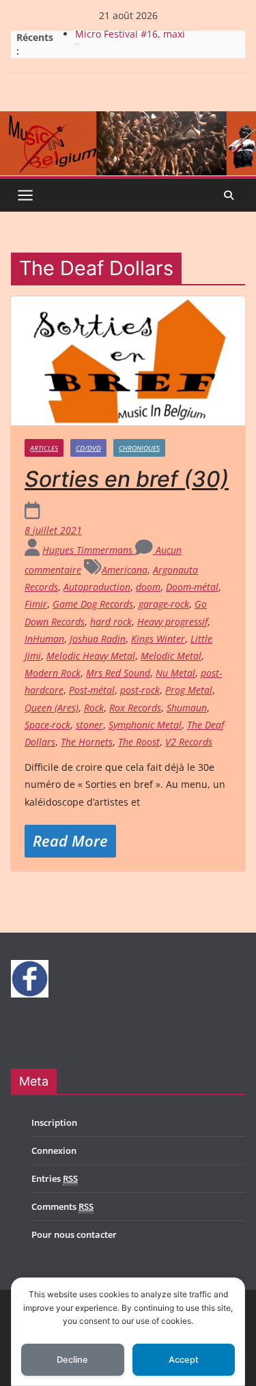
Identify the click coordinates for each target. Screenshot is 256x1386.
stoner (89, 724)
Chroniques (139, 448)
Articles (44, 448)
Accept (184, 1360)
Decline (72, 1360)
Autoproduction (96, 586)
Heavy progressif (172, 621)
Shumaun (187, 707)
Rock (94, 707)
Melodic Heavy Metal (90, 655)
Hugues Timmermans (88, 549)
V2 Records (188, 741)
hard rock (111, 621)
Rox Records (135, 707)
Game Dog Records (93, 603)
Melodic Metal (171, 655)
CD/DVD (88, 448)
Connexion (53, 1150)
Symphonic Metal (145, 724)
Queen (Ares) (52, 707)
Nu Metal (175, 672)
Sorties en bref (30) (127, 479)
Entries (54, 1178)
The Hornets (87, 741)
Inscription (54, 1122)
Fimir (36, 603)
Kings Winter (158, 638)
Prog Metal (188, 689)
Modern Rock (53, 672)
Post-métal (92, 689)
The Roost (139, 741)
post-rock (140, 689)
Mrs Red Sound (118, 672)
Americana (124, 569)
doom (148, 586)
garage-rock (164, 603)
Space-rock (47, 724)
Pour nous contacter (74, 1234)
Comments (62, 1206)
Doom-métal (192, 586)
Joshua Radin (98, 638)
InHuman (44, 638)
